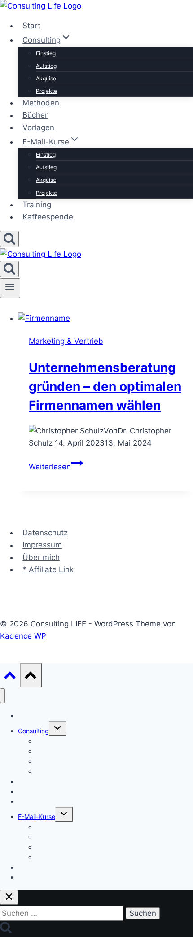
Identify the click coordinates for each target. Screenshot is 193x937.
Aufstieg (46, 65)
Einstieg (46, 53)
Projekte (46, 91)
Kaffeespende (47, 216)
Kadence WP (23, 635)
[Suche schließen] (9, 897)
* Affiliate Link (48, 569)
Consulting (33, 731)
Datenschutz (45, 532)
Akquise (46, 78)
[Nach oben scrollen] (10, 677)
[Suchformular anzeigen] (9, 239)
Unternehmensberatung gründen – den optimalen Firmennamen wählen (105, 386)
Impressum (42, 545)
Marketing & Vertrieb (66, 341)
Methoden (40, 102)
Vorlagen (38, 127)
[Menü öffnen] (10, 288)
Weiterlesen (56, 466)
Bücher (35, 115)
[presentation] (105, 318)
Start (31, 25)
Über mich (41, 557)
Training (36, 204)
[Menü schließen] (2, 695)
